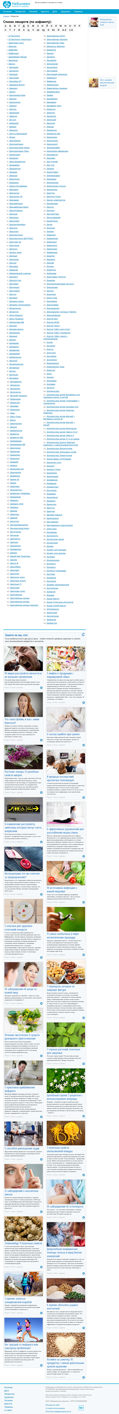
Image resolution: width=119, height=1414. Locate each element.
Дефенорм (15, 399)
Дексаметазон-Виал (18, 207)
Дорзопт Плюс (54, 469)
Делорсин (14, 259)
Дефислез (15, 402)
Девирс (12, 126)
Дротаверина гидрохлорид (60, 525)
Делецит (13, 256)
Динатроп (51, 116)
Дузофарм (52, 532)
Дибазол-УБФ (16, 504)
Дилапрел (51, 60)
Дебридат (14, 123)
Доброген (51, 270)
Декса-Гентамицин (18, 186)
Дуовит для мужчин (56, 553)
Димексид (51, 81)
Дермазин (14, 343)
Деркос (12, 340)
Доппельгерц (53, 391)
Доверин (51, 280)
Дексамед (14, 200)
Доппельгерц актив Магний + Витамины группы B (59, 417)
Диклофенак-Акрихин (57, 39)
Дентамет (13, 284)
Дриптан (51, 511)
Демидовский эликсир (20, 273)
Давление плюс (16, 43)
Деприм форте (16, 329)
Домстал (51, 370)
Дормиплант (53, 487)
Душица (50, 595)
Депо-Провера (16, 319)
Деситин (13, 360)
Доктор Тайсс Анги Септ (58, 329)
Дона (49, 374)
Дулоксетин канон (55, 539)
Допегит (51, 388)
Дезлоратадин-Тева (19, 151)
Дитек (49, 224)
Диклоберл (15, 567)
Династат (51, 109)
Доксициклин (53, 308)
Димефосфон (53, 92)
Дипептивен (52, 172)
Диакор (13, 465)
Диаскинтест (16, 490)
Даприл (13, 106)
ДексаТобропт (16, 210)
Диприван (51, 179)
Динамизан (52, 99)
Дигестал (14, 521)
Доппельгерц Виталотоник (59, 448)
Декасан (13, 175)
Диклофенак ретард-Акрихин (24, 605)
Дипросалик (52, 182)
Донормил (52, 381)
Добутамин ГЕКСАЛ (56, 277)
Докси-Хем (52, 298)
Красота (45, 11)
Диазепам (15, 451)
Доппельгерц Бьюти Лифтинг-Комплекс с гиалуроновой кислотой (60, 443)
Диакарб (14, 462)
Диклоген (14, 574)
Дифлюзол (52, 245)
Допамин (51, 384)
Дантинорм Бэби (17, 95)
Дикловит (14, 570)
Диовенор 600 (53, 133)
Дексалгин (14, 193)
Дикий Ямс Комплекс (20, 556)
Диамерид (15, 476)
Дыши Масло (53, 598)
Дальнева (14, 78)
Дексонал (14, 231)
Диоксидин (52, 137)
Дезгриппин (15, 140)
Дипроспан (52, 189)
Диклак (13, 560)
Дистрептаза (53, 214)
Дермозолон (15, 357)
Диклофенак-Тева (55, 43)
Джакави (14, 406)
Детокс (12, 371)
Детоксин (13, 374)
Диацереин (15, 497)
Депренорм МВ (17, 322)
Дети (55, 11)
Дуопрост (51, 567)
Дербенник (14, 333)
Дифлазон (52, 242)
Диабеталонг (16, 430)
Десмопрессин (16, 364)
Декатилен (14, 179)
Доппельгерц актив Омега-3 (60, 435)
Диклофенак (16, 594)
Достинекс (52, 490)
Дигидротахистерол (19, 528)
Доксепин (51, 294)
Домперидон (53, 363)
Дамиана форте (17, 85)
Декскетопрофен (17, 224)
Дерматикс (14, 350)
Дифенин (51, 235)
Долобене (51, 356)
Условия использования (55, 1408)
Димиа (50, 95)
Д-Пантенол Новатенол (19, 39)
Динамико (51, 102)
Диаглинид (15, 448)
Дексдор (13, 214)
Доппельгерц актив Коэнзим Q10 (62, 407)
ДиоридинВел (53, 147)
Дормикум (51, 483)
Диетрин (14, 542)
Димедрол (52, 78)
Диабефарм (15, 441)
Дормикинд (52, 480)
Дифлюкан (52, 249)
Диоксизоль (52, 140)
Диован (50, 126)
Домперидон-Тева (55, 367)
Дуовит (50, 546)
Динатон (51, 113)
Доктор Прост (53, 326)
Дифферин (52, 252)
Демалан (13, 270)
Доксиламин (53, 305)
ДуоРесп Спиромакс (56, 571)
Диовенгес (52, 130)
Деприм (13, 326)
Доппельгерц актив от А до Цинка (63, 439)
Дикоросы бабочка (56, 46)
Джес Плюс (15, 416)
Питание (33, 11)
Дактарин (13, 67)
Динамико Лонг (54, 106)
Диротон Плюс (54, 196)
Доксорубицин (53, 315)
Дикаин (13, 553)
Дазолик (12, 46)
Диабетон (14, 434)
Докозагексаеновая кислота (60, 284)
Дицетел (51, 256)
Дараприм (14, 113)
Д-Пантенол (14, 36)
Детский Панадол (18, 395)
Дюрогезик (52, 612)
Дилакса (51, 57)
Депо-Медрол (16, 315)
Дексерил (14, 217)
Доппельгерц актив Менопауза (61, 428)
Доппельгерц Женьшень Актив (61, 452)
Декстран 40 (15, 242)
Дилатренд (52, 67)
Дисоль (50, 207)
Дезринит (13, 158)
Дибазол (14, 500)
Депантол (14, 312)
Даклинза (13, 60)
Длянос (50, 266)
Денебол (13, 277)
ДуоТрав (51, 574)
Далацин (13, 74)
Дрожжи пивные (54, 515)
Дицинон (51, 259)
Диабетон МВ (16, 437)
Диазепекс (15, 455)
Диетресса (15, 539)
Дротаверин (52, 522)
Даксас (11, 64)
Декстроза (14, 245)
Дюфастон (52, 623)
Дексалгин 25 (15, 196)
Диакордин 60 (17, 469)
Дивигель (14, 514)
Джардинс (15, 409)
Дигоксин (14, 535)
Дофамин (51, 494)
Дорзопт (51, 466)
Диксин (50, 53)
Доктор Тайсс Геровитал (58, 333)
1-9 (71, 30)
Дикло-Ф (14, 563)
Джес (12, 413)
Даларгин (13, 71)
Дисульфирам (53, 217)
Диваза (13, 511)
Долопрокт (52, 360)
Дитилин (51, 228)
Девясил (13, 130)
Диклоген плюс (17, 577)
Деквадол (14, 182)
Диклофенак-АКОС (56, 36)
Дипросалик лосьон (56, 186)
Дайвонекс (13, 53)
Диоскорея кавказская (57, 151)
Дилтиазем (52, 71)
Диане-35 (14, 479)
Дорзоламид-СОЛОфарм (59, 459)
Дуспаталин (52, 588)
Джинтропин (16, 423)
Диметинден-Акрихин (57, 88)
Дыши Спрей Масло (56, 605)
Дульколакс (52, 543)
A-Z (64, 30)
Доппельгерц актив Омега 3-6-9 (62, 432)
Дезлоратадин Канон (19, 147)
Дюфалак (51, 619)
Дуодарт (51, 557)
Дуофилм (51, 577)
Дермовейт (14, 354)
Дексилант (14, 221)
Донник (50, 377)
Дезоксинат (14, 154)
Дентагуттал (15, 280)
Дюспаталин (53, 616)
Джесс (13, 420)
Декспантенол (16, 235)
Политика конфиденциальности (58, 1411)
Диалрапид (15, 472)
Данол (12, 92)
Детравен (13, 378)
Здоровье (65, 11)
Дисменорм (52, 203)
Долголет (51, 353)
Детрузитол (15, 392)
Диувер (50, 231)
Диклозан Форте (18, 581)
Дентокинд (14, 291)
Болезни (7, 11)
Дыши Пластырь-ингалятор (60, 602)
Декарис (13, 172)
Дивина (13, 518)
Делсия (12, 263)
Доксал (50, 291)
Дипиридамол (53, 175)
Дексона (13, 228)
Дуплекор (51, 581)
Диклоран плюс (17, 591)
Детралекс (15, 388)
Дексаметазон (16, 203)
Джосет (13, 427)
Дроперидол (53, 518)
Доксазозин (52, 287)
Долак (50, 342)
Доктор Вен (52, 319)
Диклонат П (15, 584)
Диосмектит (52, 154)
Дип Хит (51, 165)
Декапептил (15, 168)
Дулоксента (52, 536)
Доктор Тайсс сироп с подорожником (55, 337)
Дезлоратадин (16, 144)
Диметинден (53, 85)
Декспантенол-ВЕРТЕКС (21, 238)
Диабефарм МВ (17, 444)
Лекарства (20, 11)
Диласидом (52, 64)
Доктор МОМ (53, 322)
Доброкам (51, 273)
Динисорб (51, 120)
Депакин (13, 298)
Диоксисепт (52, 144)
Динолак (51, 123)
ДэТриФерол (53, 609)
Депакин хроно (16, 301)
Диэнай (50, 263)
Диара (13, 483)
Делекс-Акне (15, 252)
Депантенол (15, 308)
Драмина (51, 501)
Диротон (51, 193)
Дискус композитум (56, 200)
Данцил (13, 99)
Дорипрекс (52, 473)
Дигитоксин (15, 532)
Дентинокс (14, 287)
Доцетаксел (52, 497)
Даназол (13, 88)
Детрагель (15, 385)
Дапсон (12, 109)
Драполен (51, 504)
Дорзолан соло (54, 462)
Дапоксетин (14, 102)
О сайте (8, 1410)
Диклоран (15, 588)
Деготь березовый (18, 133)
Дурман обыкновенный (58, 584)
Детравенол (16, 381)
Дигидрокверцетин (19, 525)
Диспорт (51, 210)
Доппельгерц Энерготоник (59, 455)
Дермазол (14, 347)
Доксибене (52, 301)
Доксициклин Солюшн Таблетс (61, 312)
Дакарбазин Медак (17, 57)
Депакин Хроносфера (19, 305)
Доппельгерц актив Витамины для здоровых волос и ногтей (61, 395)
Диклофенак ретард (20, 601)
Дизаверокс (15, 549)
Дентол (12, 294)
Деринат (13, 336)
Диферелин (52, 238)
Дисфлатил (52, 221)
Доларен (51, 346)
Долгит (50, 349)
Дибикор (14, 507)
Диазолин (15, 458)
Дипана (50, 168)
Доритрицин (52, 476)
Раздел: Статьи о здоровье (14, 687)
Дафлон (13, 116)
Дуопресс (51, 564)
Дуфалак (51, 591)
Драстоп (51, 508)
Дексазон (13, 189)
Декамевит (14, 165)
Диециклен (15, 546)
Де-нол (12, 120)
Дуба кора (51, 529)
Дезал (12, 137)
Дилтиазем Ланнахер (57, 74)
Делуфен (13, 266)
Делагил (13, 249)
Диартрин (15, 486)
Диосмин (51, 158)
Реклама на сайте (53, 1405)
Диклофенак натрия (20, 598)
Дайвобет (13, 50)
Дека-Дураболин (17, 161)
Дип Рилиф (52, 161)
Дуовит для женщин (56, 550)
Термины (78, 11)
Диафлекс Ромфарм (20, 493)
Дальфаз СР (15, 81)
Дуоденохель (53, 560)
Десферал (14, 367)
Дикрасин (51, 50)
